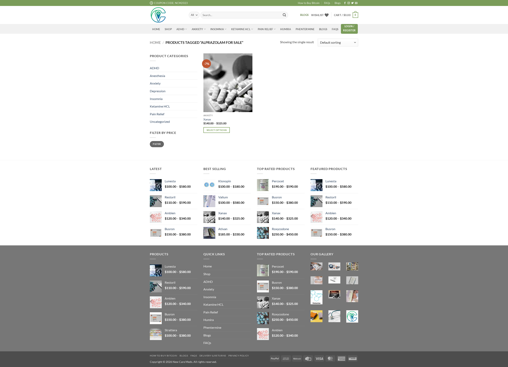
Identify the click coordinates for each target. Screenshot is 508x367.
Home (156, 29)
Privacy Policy (238, 355)
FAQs (327, 3)
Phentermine (305, 29)
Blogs (338, 3)
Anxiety (197, 29)
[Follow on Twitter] (352, 3)
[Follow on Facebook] (345, 3)
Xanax (207, 119)
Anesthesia (157, 75)
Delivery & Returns (212, 355)
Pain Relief (265, 29)
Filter (157, 143)
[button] (346, 15)
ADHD (180, 29)
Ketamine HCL (240, 29)
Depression (157, 91)
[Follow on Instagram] (348, 3)
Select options (217, 130)
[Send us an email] (356, 3)
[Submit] (284, 15)
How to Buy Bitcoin (308, 3)
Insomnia (217, 29)
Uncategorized (160, 121)
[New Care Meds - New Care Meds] (166, 15)
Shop (168, 29)
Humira (285, 29)
